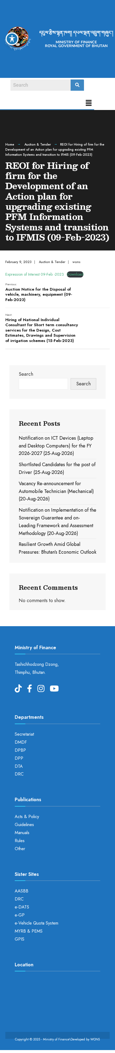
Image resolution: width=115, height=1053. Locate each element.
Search (26, 374)
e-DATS (22, 907)
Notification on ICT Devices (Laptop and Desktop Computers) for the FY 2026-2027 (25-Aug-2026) (56, 446)
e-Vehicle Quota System (36, 923)
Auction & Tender (37, 144)
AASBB (21, 891)
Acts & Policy (27, 816)
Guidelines (24, 825)
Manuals (22, 833)
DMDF (21, 742)
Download (75, 274)
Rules (20, 841)
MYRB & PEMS (29, 931)
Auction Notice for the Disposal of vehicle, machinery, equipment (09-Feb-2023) (38, 292)
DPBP (20, 750)
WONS (95, 1039)
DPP (19, 758)
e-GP (20, 915)
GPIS (19, 939)
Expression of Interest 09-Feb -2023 (34, 274)
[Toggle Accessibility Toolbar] (12, 38)
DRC (19, 774)
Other (20, 849)
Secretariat (24, 734)
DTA (19, 766)
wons (76, 262)
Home (9, 144)
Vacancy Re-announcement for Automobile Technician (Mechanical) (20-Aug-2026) (56, 491)
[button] (88, 103)
